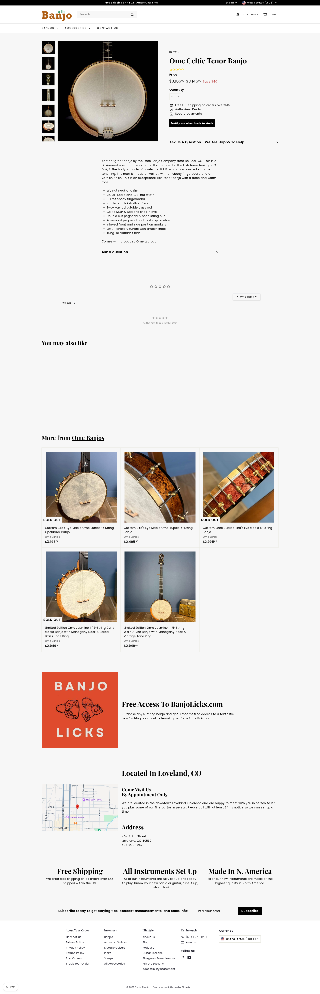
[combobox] (107, 14)
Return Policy (75, 942)
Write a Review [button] (248, 296)
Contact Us (107, 28)
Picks (107, 953)
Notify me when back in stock (192, 123)
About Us (148, 937)
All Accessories (114, 964)
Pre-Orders (74, 958)
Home (173, 51)
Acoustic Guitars (115, 942)
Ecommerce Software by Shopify (171, 987)
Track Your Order (78, 964)
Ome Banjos (88, 438)
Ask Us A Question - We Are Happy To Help (206, 142)
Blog (145, 942)
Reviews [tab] (66, 302)
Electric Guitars (115, 948)
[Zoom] (108, 91)
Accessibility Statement (158, 969)
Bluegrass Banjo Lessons (159, 958)
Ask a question (115, 252)
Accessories (76, 28)
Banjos (49, 28)
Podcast (148, 948)
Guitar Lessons (152, 953)
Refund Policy (75, 953)
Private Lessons (153, 964)
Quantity (176, 90)
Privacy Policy (75, 948)
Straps (108, 958)
